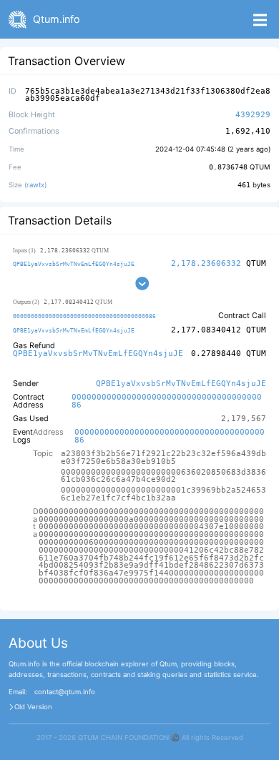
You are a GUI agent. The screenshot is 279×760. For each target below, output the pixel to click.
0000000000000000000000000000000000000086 (84, 316)
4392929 (252, 114)
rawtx (35, 185)
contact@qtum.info (64, 692)
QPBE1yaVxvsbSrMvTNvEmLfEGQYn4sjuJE (73, 263)
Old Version (33, 707)
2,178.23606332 (206, 263)
